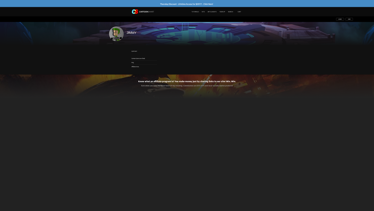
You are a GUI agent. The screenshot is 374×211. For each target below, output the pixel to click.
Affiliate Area (135, 67)
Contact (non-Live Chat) (138, 58)
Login (340, 19)
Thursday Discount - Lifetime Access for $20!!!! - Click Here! (186, 4)
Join (349, 19)
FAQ (132, 62)
